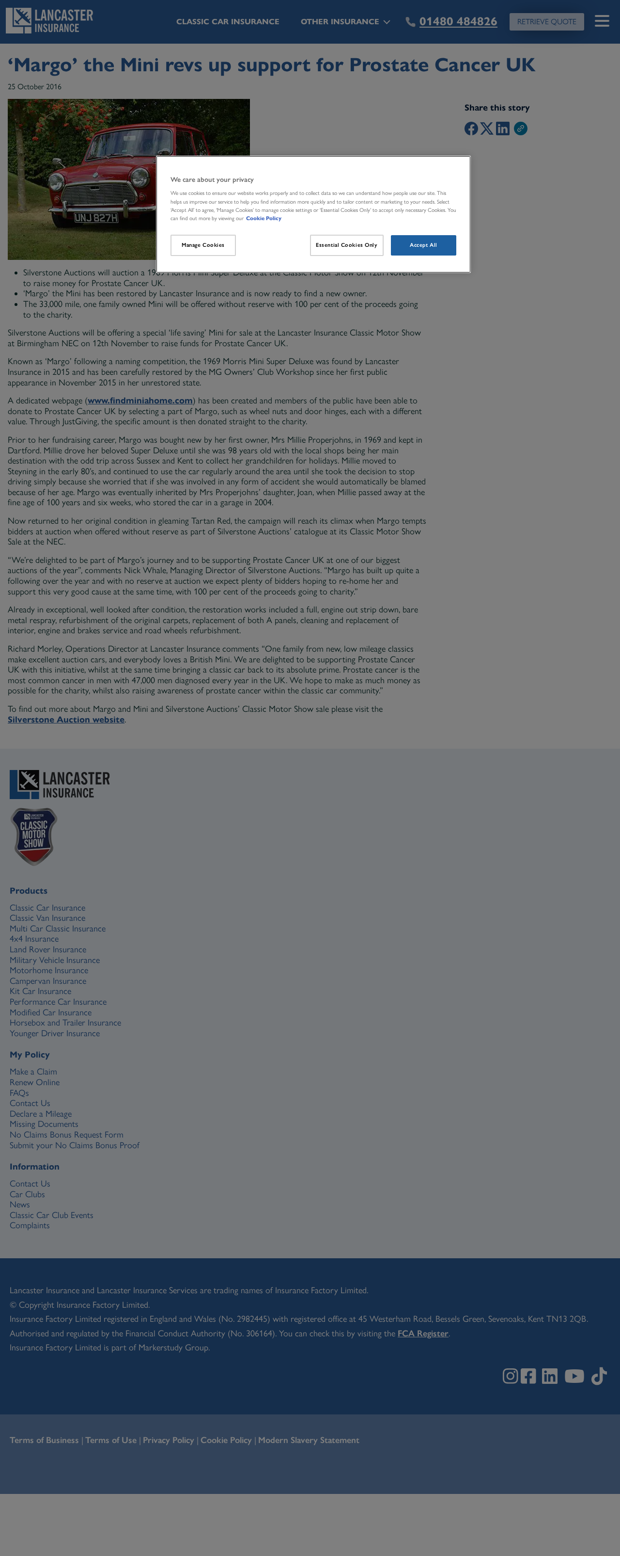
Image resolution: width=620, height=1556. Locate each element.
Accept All (423, 244)
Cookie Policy (263, 218)
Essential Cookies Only (347, 244)
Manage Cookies (203, 244)
